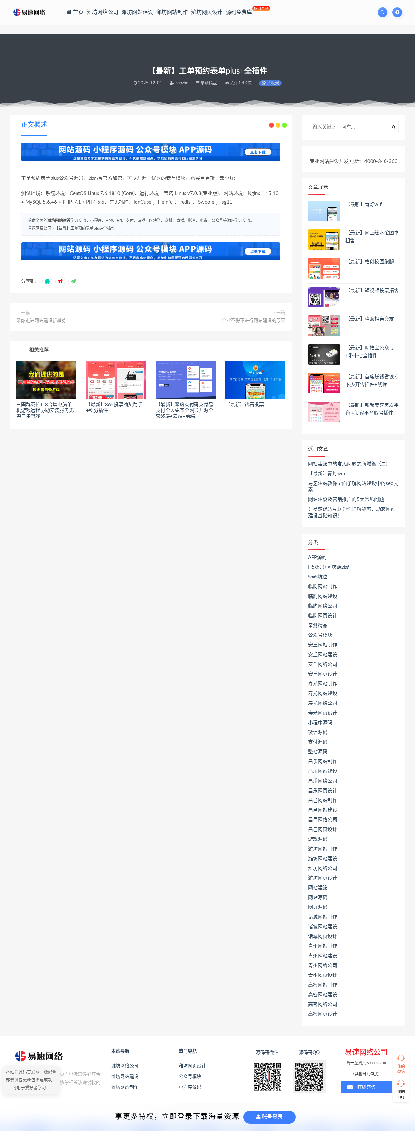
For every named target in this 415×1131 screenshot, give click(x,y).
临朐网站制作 (322, 586)
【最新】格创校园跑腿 (369, 261)
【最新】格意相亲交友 (369, 319)
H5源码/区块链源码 (329, 567)
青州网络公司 (322, 965)
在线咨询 (366, 1087)
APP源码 (317, 557)
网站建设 (317, 887)
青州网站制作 (322, 946)
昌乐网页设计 (322, 790)
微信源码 (317, 732)
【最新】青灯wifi (364, 204)
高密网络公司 (322, 1004)
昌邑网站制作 (322, 800)
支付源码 (317, 742)
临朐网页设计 (322, 615)
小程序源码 (320, 722)
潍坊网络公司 (322, 868)
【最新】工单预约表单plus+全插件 (85, 228)
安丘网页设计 (322, 674)
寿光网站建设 (322, 693)
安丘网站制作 (322, 645)
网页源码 (317, 907)
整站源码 (317, 751)
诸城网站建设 (322, 926)
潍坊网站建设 (59, 221)
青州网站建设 (322, 956)
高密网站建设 (322, 994)
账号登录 (272, 1117)
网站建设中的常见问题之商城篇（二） (349, 464)
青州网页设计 (322, 975)
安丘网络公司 (322, 664)
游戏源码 (317, 839)
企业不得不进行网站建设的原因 (253, 320)
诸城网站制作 (322, 917)
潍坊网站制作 (322, 849)
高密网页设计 (322, 1014)
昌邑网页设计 (322, 829)
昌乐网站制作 (322, 761)
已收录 (272, 83)
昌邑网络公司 (322, 819)
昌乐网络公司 (322, 781)
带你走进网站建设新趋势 (41, 320)
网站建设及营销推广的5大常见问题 (346, 499)
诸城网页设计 (322, 936)
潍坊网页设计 (322, 878)
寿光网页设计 (322, 713)
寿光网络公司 (322, 703)
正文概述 (34, 125)
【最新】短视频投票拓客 (372, 290)
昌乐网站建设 (322, 771)
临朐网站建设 (322, 596)
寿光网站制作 (322, 683)
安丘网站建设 (322, 654)
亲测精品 (317, 625)
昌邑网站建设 (322, 810)
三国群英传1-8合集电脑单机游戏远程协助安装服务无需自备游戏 (45, 410)
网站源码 (317, 897)
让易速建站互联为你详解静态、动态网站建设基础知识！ (352, 512)
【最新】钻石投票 (244, 404)
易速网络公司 (39, 228)
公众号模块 (320, 635)
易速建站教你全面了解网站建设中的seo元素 (353, 486)
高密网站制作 (322, 985)
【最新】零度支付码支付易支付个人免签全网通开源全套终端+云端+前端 (184, 410)
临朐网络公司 (322, 606)
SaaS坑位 (317, 577)
